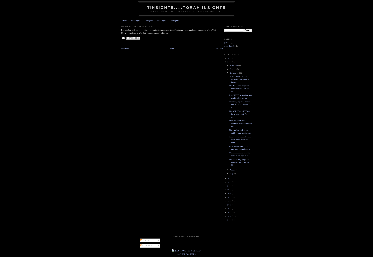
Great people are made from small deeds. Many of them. (240, 139)
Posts (145, 240)
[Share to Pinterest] (138, 38)
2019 (229, 182)
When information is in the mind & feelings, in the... (240, 154)
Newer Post (125, 48)
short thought (229, 46)
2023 (229, 58)
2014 (229, 201)
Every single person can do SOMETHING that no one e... (240, 104)
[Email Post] (123, 38)
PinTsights (174, 20)
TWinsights (161, 20)
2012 (229, 208)
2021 (229, 178)
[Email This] (127, 38)
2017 (229, 189)
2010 (229, 216)
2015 (229, 197)
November (234, 65)
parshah (227, 42)
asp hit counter (186, 254)
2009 (229, 220)
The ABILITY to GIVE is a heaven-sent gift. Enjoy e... (239, 114)
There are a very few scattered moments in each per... (240, 123)
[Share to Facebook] (135, 38)
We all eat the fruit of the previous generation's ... (239, 147)
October (233, 69)
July (232, 173)
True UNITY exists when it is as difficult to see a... (240, 96)
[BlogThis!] (130, 38)
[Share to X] (132, 38)
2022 (229, 62)
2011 (229, 212)
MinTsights (135, 20)
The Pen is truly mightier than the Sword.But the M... (239, 88)
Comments (148, 245)
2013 (229, 204)
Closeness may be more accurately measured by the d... (239, 79)
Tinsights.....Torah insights (186, 7)
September (234, 73)
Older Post (219, 48)
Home (124, 20)
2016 (229, 193)
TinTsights (148, 20)
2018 (229, 186)
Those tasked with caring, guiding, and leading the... (240, 131)
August (233, 169)
